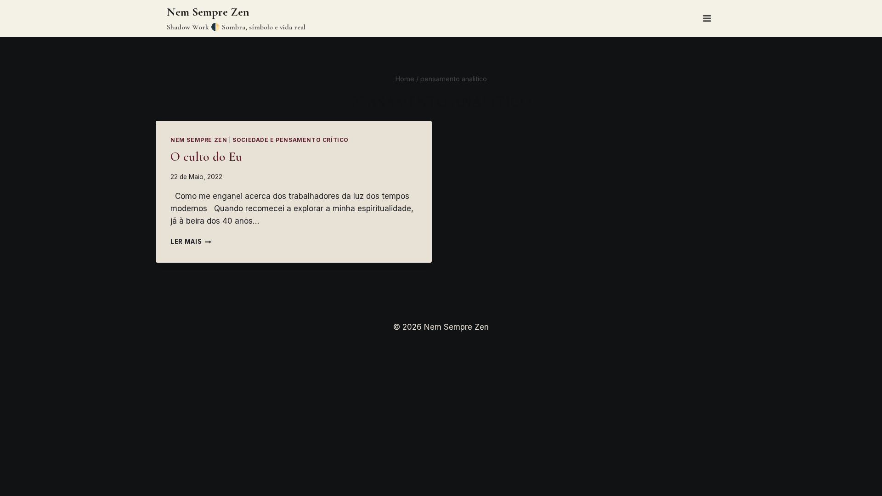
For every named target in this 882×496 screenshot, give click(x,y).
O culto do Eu (206, 156)
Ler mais (190, 241)
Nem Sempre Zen (198, 139)
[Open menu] (706, 18)
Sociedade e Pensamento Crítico (290, 139)
